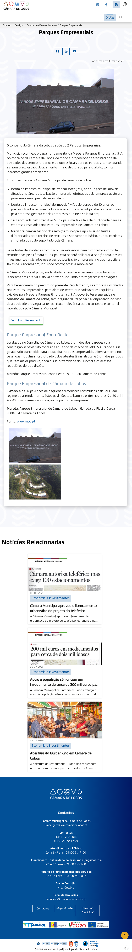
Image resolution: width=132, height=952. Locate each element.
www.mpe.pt (26, 421)
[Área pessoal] (116, 4)
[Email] (74, 54)
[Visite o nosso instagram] (98, 4)
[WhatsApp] (66, 54)
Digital (110, 17)
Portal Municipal (54, 949)
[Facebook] (57, 54)
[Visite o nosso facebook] (106, 4)
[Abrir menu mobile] (127, 17)
